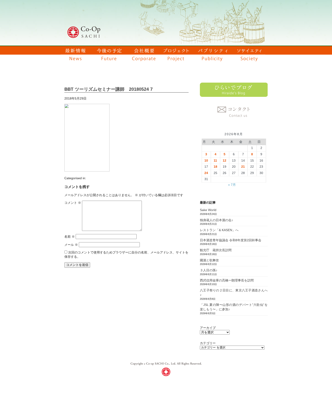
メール (71, 244)
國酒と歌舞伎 (209, 260)
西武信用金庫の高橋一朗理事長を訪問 (227, 280)
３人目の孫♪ (208, 270)
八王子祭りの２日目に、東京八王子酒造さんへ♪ (234, 292)
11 (215, 160)
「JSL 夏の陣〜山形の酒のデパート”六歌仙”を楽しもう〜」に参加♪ (234, 307)
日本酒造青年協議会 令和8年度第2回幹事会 (230, 240)
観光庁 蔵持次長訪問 (215, 250)
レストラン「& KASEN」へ (219, 230)
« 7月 (232, 184)
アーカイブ (208, 328)
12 (224, 160)
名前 (69, 236)
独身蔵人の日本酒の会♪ (216, 220)
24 (206, 173)
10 (206, 160)
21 (243, 166)
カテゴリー (208, 343)
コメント (72, 202)
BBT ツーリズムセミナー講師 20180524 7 (108, 89)
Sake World (208, 210)
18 (215, 166)
